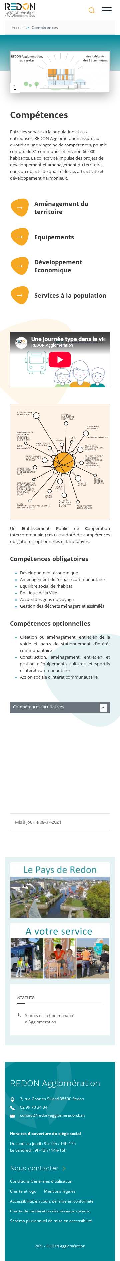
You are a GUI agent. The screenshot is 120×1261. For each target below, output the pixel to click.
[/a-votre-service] (60, 951)
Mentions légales (60, 1191)
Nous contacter (34, 1168)
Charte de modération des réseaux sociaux (50, 1211)
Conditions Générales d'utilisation (41, 1181)
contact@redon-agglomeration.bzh (52, 1115)
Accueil (18, 27)
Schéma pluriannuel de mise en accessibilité (51, 1221)
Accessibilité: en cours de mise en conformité (52, 1201)
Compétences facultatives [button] (59, 707)
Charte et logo (23, 1191)
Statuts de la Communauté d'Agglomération (49, 1019)
